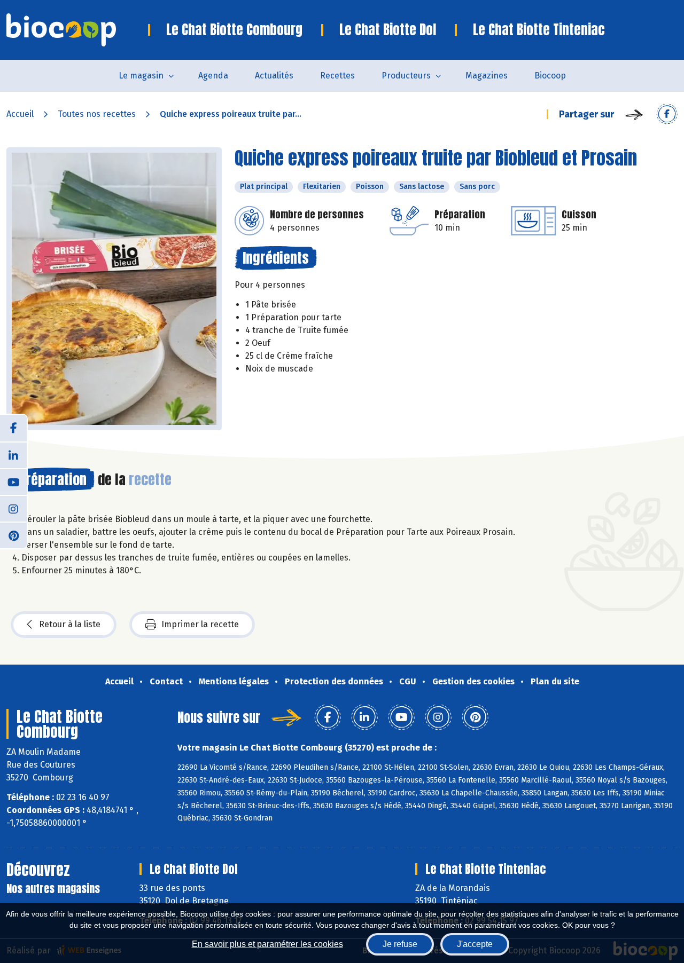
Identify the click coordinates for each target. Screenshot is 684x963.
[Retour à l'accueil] (77, 29)
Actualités (274, 75)
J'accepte (475, 944)
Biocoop (550, 75)
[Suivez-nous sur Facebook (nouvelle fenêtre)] (13, 428)
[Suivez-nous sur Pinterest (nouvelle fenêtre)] (13, 535)
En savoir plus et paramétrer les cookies (267, 944)
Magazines (486, 75)
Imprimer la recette (200, 624)
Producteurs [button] (406, 75)
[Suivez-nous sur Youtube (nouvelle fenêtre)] (13, 481)
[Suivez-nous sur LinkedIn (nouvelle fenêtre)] (13, 454)
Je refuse (400, 944)
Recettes (337, 75)
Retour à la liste (69, 624)
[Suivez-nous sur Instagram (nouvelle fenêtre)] (13, 508)
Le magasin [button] (141, 75)
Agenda (213, 75)
